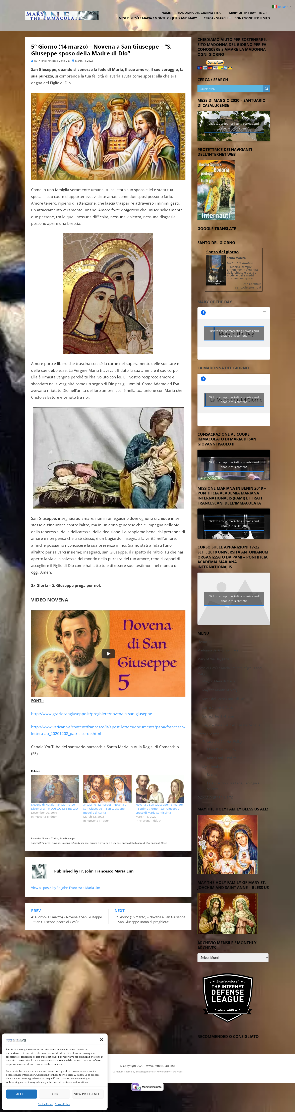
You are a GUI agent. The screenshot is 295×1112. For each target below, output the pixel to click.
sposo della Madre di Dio (136, 843)
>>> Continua (252, 284)
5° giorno (45, 843)
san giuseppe (113, 843)
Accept (21, 1094)
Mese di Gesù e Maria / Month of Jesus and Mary (158, 18)
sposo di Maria (159, 843)
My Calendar (211, 766)
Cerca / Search (216, 18)
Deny (55, 1094)
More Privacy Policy (221, 749)
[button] (102, 1040)
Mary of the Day (214, 302)
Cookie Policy (45, 1104)
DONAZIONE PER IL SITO (252, 18)
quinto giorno (97, 843)
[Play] (108, 653)
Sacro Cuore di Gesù (217, 707)
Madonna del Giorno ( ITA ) (199, 13)
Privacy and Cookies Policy (222, 741)
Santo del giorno (222, 252)
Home (166, 13)
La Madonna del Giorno (223, 368)
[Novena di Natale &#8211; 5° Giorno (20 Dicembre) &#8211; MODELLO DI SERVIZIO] (55, 789)
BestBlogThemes (145, 1071)
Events (212, 774)
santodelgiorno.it (248, 287)
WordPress (176, 1071)
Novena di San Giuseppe (75, 843)
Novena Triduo (50, 838)
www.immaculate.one (160, 1066)
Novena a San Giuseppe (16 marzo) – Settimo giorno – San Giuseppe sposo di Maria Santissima (159, 808)
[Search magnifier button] (266, 88)
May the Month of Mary (219, 690)
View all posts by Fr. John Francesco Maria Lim (65, 888)
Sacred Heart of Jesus (218, 716)
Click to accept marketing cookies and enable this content (234, 126)
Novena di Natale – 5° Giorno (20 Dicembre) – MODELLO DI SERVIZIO (54, 806)
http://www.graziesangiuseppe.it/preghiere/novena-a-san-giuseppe (91, 713)
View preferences (87, 1094)
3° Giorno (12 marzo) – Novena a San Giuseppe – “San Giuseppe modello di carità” (104, 808)
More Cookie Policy (221, 758)
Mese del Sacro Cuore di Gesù (224, 699)
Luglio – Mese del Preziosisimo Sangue (231, 725)
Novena (56, 843)
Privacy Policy (62, 1104)
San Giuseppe (67, 838)
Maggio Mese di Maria (218, 681)
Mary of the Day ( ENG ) (248, 13)
